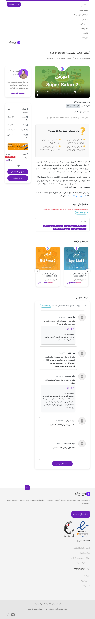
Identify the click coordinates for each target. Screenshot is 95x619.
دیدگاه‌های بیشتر (62, 463)
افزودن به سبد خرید (17, 171)
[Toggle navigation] (84, 4)
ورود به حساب (81, 212)
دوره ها (77, 58)
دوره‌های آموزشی (81, 14)
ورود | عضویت (14, 4)
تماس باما (85, 28)
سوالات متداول (85, 553)
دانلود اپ (85, 19)
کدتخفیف (86, 585)
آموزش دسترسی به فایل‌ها (80, 558)
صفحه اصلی (84, 10)
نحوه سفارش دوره (83, 563)
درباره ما (85, 37)
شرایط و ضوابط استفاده (81, 548)
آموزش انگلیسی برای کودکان (53, 226)
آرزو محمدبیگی (14, 71)
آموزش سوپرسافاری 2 (78, 229)
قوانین (85, 33)
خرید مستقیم (18, 178)
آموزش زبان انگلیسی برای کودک (75, 226)
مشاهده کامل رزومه (17, 93)
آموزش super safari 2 (61, 229)
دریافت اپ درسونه (80, 514)
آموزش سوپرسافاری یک (77, 195)
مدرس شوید (83, 24)
